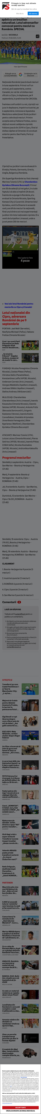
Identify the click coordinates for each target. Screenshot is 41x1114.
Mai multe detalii (24, 1077)
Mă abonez (33, 13)
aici (11, 1086)
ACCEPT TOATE (20, 1107)
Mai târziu (20, 13)
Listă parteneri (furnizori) (7, 1103)
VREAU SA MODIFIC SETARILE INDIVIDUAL (20, 1111)
